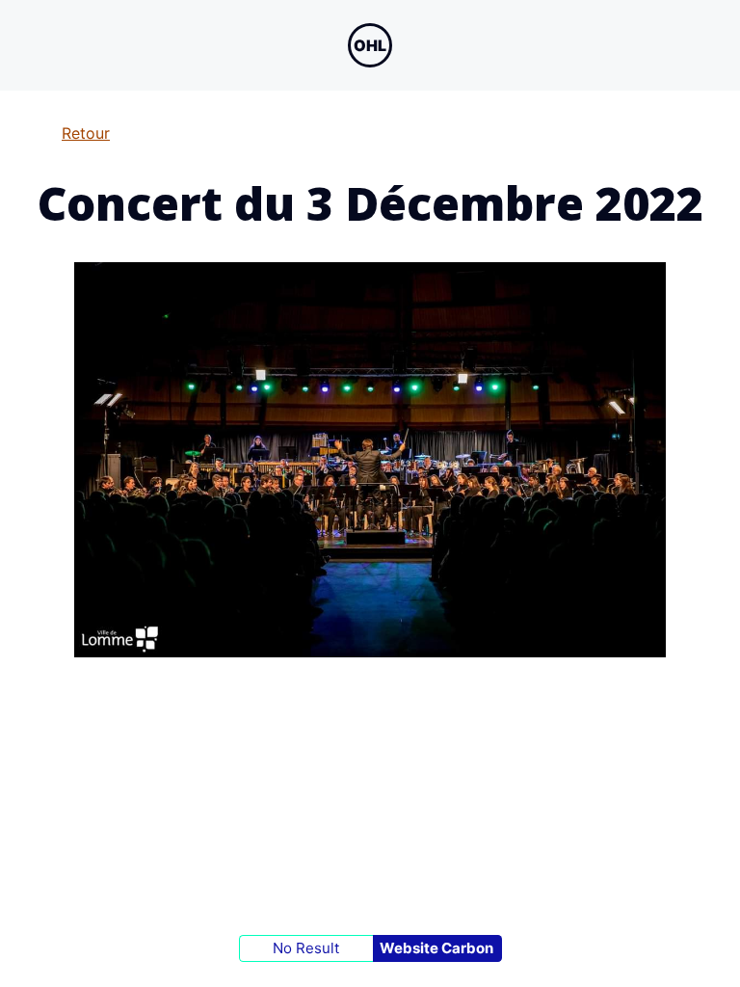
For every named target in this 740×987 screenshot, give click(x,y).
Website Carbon (436, 948)
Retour (86, 133)
